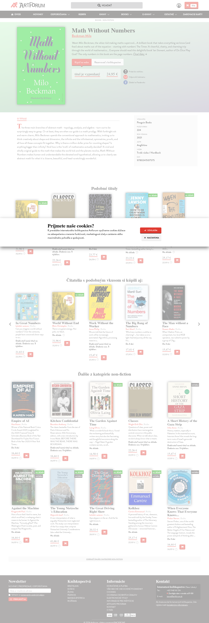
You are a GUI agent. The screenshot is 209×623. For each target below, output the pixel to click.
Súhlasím (152, 230)
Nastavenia (153, 237)
